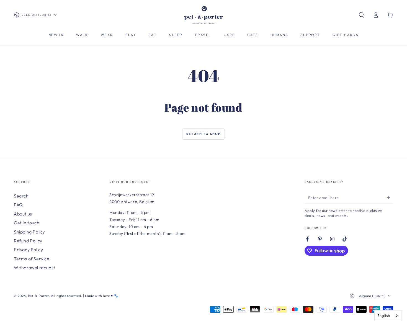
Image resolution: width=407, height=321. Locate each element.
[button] (361, 15)
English (383, 315)
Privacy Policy (28, 249)
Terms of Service (32, 258)
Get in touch (26, 222)
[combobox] (387, 315)
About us (23, 214)
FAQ (18, 204)
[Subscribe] (390, 197)
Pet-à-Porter (38, 296)
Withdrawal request (34, 267)
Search (21, 196)
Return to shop (203, 134)
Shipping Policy (29, 232)
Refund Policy (28, 240)
